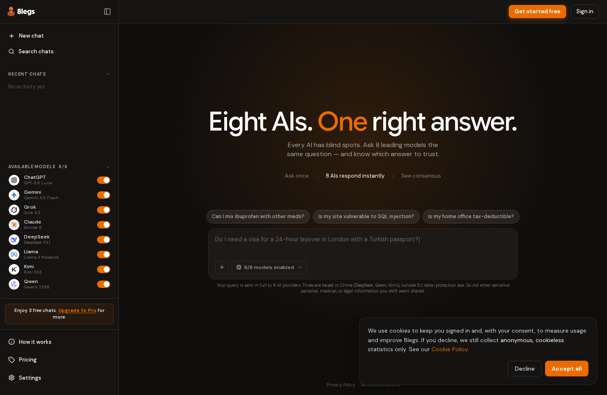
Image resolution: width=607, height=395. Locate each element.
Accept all (567, 368)
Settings (30, 377)
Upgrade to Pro (77, 310)
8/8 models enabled (269, 267)
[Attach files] (221, 267)
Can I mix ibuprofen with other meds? (258, 216)
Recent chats (27, 74)
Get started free (537, 11)
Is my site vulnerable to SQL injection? (366, 216)
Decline (525, 368)
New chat (31, 35)
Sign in (584, 11)
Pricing (28, 359)
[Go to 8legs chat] (21, 12)
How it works (35, 341)
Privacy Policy (341, 385)
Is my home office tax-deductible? (471, 216)
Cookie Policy (450, 349)
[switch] (103, 180)
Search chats (36, 51)
